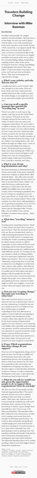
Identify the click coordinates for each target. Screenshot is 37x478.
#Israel (25, 452)
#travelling (26, 454)
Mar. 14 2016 (6, 449)
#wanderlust (15, 452)
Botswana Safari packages (11, 179)
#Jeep (23, 450)
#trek (4, 456)
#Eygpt (4, 453)
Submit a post (18, 467)
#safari (16, 456)
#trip (18, 454)
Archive (25, 467)
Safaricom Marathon (9, 411)
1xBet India (24, 3)
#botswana (24, 456)
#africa (12, 450)
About (17, 3)
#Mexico (29, 450)
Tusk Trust (12, 362)
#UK (15, 453)
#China (21, 453)
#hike (9, 456)
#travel (5, 450)
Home (11, 3)
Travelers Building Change (18, 13)
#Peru (10, 453)
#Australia (10, 454)
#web (18, 450)
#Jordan (5, 452)
